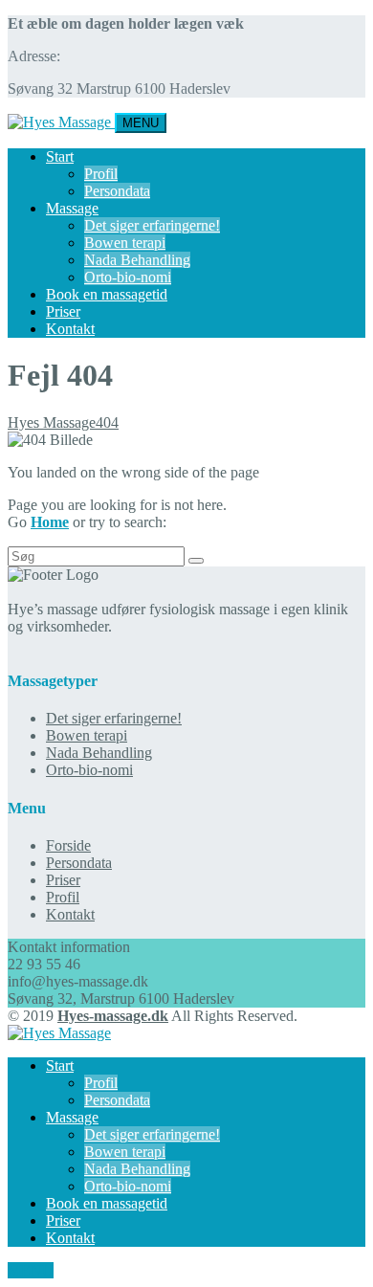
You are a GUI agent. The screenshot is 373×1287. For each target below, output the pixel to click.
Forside (68, 845)
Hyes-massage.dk (112, 1016)
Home (50, 522)
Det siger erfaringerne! (152, 225)
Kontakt (70, 329)
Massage (72, 208)
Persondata (117, 191)
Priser (63, 311)
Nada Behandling (137, 260)
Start (60, 156)
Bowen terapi (124, 242)
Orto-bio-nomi (127, 277)
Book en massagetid (106, 294)
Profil (101, 174)
